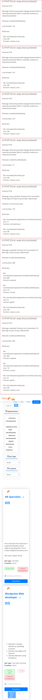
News (28, 402)
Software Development (22, 569)
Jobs (22, 402)
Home (15, 402)
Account (36, 402)
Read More (16, 581)
